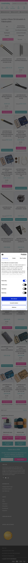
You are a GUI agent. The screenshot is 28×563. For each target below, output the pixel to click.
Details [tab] (14, 258)
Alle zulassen (14, 298)
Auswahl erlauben (14, 303)
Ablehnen (14, 307)
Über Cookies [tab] (23, 258)
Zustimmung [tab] (5, 258)
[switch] (25, 285)
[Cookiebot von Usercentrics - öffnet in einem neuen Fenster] (21, 254)
